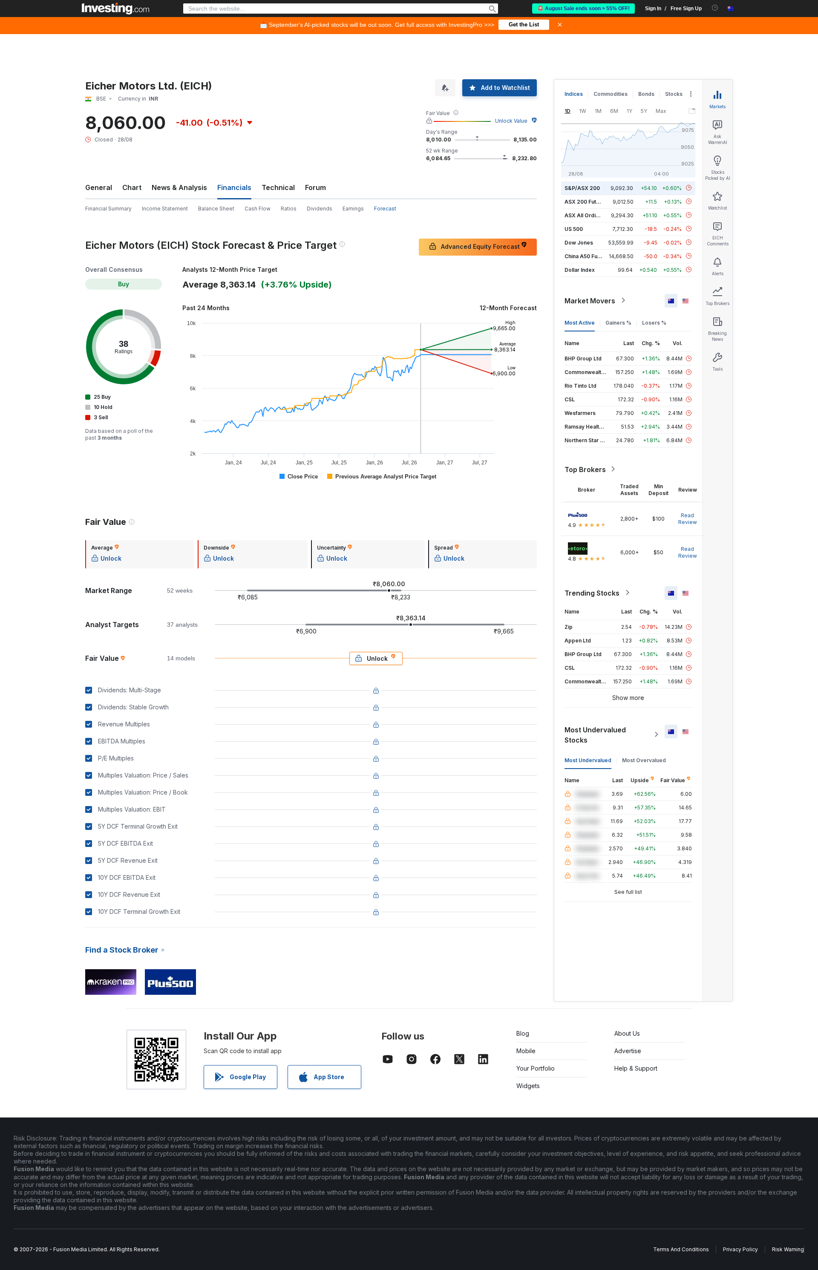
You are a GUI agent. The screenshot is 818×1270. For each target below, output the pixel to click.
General (98, 187)
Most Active (580, 322)
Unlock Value (511, 121)
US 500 (574, 228)
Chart (131, 187)
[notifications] (715, 8)
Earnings (353, 208)
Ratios (289, 208)
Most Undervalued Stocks (595, 734)
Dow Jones (579, 242)
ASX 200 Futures (586, 201)
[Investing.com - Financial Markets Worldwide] (115, 8)
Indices (574, 94)
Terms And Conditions (681, 1249)
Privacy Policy (740, 1249)
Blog (522, 1033)
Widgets (528, 1085)
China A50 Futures (588, 256)
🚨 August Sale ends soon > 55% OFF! (583, 9)
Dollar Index (580, 269)
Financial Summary (108, 208)
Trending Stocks (592, 592)
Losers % (654, 322)
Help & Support (635, 1068)
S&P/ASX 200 (582, 187)
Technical (278, 187)
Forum (315, 187)
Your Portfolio (535, 1068)
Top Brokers (585, 469)
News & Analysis (179, 187)
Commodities (610, 94)
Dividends (319, 208)
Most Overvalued (644, 760)
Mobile (526, 1050)
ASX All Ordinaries (588, 215)
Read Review (687, 518)
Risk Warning (788, 1249)
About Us (627, 1033)
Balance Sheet (216, 208)
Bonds (646, 94)
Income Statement (165, 208)
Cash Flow (258, 208)
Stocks (674, 94)
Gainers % (618, 322)
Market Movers (590, 300)
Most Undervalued (588, 760)
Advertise (627, 1050)
